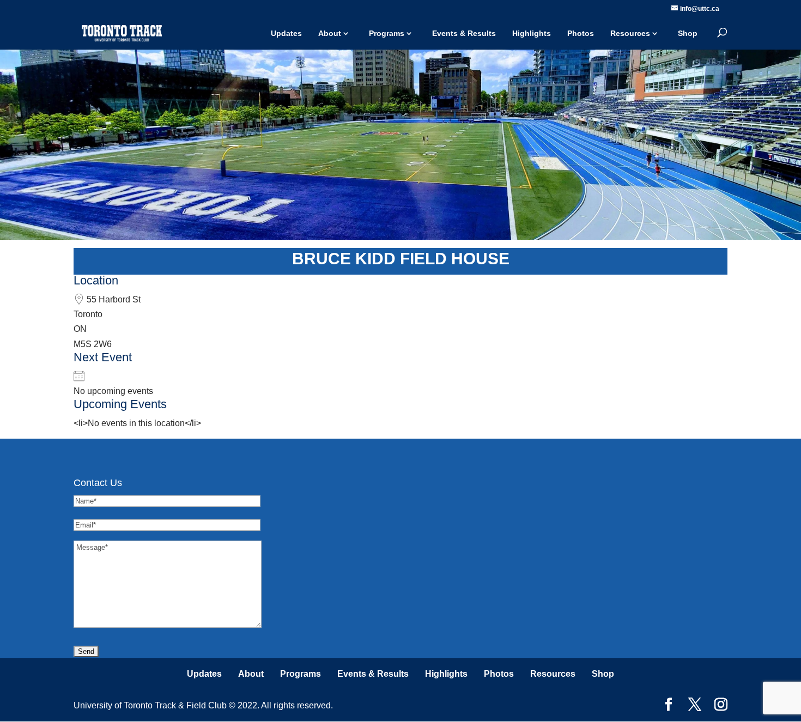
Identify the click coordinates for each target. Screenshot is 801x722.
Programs (386, 33)
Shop (687, 33)
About (329, 33)
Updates (286, 33)
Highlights (531, 33)
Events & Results (464, 33)
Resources (630, 33)
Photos (580, 33)
